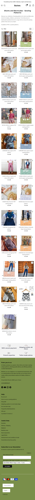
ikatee (6, 494)
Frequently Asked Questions (8, 409)
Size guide (3, 402)
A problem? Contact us (6, 413)
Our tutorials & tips (5, 406)
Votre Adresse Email (8, 455)
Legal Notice (4, 435)
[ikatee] (17, 5)
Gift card (3, 411)
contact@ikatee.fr (5, 383)
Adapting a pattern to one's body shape (11, 404)
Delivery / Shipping (5, 425)
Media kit (3, 428)
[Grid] (30, 29)
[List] (33, 29)
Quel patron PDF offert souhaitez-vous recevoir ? (15, 460)
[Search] (5, 5)
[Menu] (2, 5)
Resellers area (4, 430)
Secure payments (5, 433)
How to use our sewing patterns (9, 399)
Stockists (3, 423)
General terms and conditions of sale (10, 437)
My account (4, 397)
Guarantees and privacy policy (8, 440)
